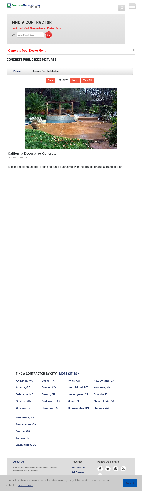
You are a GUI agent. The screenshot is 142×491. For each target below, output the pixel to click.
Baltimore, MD (24, 394)
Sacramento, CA (26, 424)
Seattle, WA (23, 431)
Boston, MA (23, 401)
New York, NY (102, 387)
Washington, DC (26, 444)
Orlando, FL (101, 394)
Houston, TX (50, 408)
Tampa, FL (22, 438)
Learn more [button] (25, 485)
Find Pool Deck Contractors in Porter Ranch (37, 28)
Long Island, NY (78, 387)
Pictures (17, 71)
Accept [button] (129, 483)
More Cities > (69, 374)
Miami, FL (74, 401)
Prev (50, 80)
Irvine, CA (74, 380)
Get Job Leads (78, 467)
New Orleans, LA (104, 380)
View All (87, 80)
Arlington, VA (24, 380)
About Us (18, 461)
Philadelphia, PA (104, 401)
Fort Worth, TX (51, 401)
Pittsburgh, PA (25, 417)
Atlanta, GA (23, 387)
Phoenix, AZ (101, 408)
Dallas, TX (48, 380)
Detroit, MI (48, 394)
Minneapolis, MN (78, 408)
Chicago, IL (23, 408)
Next (74, 80)
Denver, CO (49, 387)
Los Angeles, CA (78, 394)
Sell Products (78, 472)
